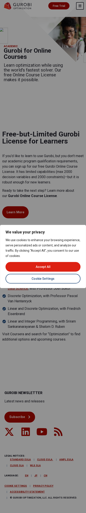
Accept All (43, 267)
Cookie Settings (43, 278)
